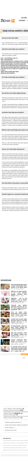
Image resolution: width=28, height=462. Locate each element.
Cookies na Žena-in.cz (10, 427)
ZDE (23, 409)
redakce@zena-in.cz (18, 413)
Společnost (22, 20)
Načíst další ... (24, 354)
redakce (21, 410)
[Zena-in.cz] (9, 20)
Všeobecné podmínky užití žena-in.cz (13, 422)
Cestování (24, 18)
